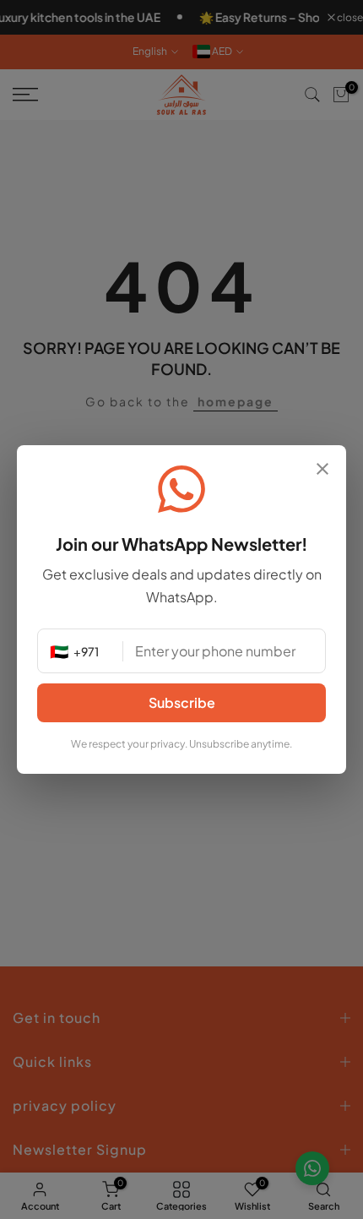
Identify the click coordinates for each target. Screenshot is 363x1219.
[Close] (322, 470)
